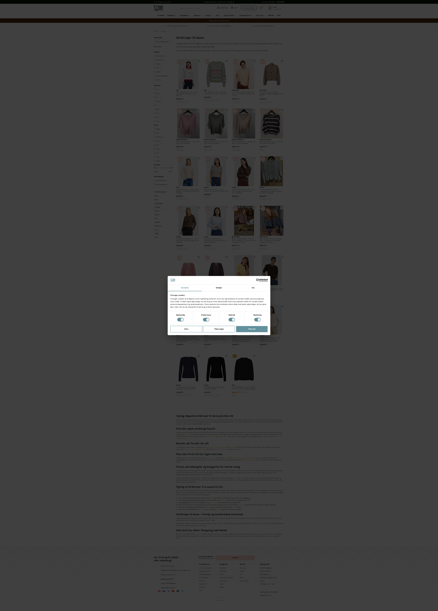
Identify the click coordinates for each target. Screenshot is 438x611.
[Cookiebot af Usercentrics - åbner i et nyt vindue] (258, 280)
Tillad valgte (219, 329)
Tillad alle (252, 329)
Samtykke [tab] (185, 288)
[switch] (206, 319)
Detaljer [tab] (219, 288)
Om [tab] (253, 288)
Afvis (186, 329)
